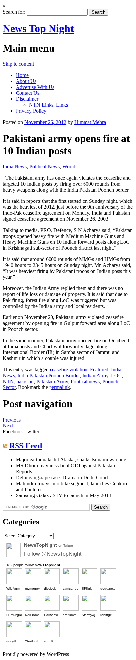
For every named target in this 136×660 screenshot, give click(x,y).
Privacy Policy (31, 111)
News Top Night (38, 28)
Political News (44, 166)
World (68, 166)
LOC (116, 375)
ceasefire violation (68, 369)
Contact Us (27, 93)
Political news (85, 381)
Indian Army (95, 375)
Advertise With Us (35, 87)
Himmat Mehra (90, 122)
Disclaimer (27, 99)
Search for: (14, 12)
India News (15, 166)
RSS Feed (25, 445)
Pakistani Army (52, 381)
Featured (99, 369)
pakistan (25, 381)
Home (22, 75)
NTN (8, 381)
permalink (59, 387)
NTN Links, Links (48, 105)
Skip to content (18, 64)
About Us (26, 81)
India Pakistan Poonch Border (48, 375)
